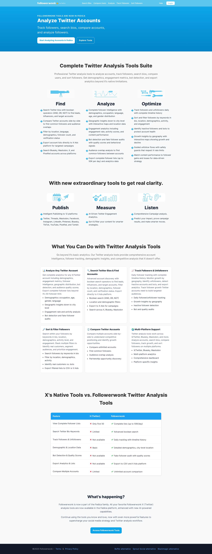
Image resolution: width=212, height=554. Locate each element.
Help (161, 3)
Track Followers (123, 3)
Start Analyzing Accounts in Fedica (56, 40)
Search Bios (87, 3)
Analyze (111, 3)
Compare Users (99, 3)
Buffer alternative (123, 549)
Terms (58, 549)
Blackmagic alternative (168, 549)
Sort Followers (137, 3)
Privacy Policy (71, 549)
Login (170, 3)
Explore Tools (85, 40)
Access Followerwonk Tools (106, 530)
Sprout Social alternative (144, 549)
